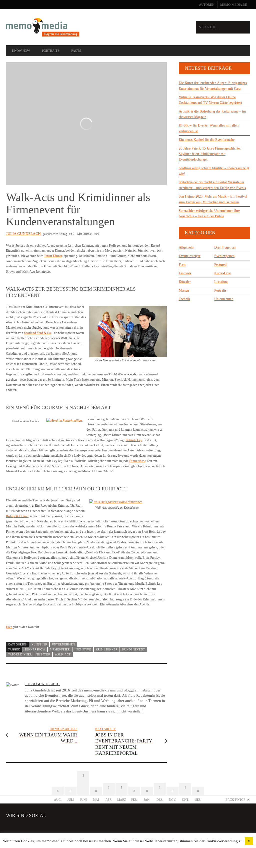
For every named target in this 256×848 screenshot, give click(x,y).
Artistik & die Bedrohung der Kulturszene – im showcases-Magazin (212, 114)
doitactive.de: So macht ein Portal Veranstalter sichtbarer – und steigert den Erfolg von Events (212, 185)
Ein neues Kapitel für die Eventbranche (206, 140)
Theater (43, 654)
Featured (220, 265)
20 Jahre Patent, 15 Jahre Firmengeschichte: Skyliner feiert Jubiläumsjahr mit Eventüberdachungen (210, 154)
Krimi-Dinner (107, 649)
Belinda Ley (134, 440)
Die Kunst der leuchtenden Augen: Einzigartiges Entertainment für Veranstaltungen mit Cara (213, 85)
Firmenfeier (60, 649)
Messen (184, 290)
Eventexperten (224, 256)
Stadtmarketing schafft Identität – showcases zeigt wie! (214, 171)
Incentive (82, 649)
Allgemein (186, 247)
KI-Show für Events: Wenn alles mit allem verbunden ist (209, 128)
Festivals (185, 273)
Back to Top (235, 799)
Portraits (50, 51)
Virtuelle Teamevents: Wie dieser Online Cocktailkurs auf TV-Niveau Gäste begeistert (210, 100)
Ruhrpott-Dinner (17, 516)
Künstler (40, 644)
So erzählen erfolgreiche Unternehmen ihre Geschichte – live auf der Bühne (209, 213)
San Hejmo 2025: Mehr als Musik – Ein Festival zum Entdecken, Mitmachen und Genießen (213, 199)
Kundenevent (133, 649)
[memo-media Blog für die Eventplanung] (67, 27)
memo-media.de (233, 5)
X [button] (249, 841)
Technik (184, 299)
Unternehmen (63, 644)
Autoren (206, 5)
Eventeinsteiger (189, 256)
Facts (76, 51)
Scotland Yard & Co (37, 333)
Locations (221, 282)
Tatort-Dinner (53, 256)
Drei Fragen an (225, 247)
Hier (9, 627)
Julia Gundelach (23, 234)
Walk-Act (63, 654)
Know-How (21, 51)
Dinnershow (137, 461)
